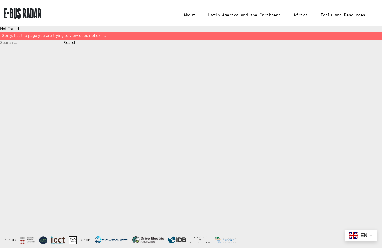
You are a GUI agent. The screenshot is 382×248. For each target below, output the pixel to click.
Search (69, 42)
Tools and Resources (343, 15)
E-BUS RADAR (22, 13)
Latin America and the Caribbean (244, 15)
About (189, 15)
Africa (301, 15)
